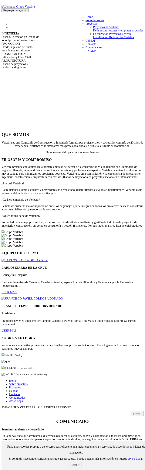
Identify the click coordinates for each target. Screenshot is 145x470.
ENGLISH (92, 50)
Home (89, 16)
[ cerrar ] (137, 413)
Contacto (91, 44)
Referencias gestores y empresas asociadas (118, 30)
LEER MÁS (9, 292)
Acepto (76, 464)
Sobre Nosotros (95, 20)
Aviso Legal (16, 401)
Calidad (90, 40)
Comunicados (94, 47)
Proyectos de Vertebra (106, 27)
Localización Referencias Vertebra (113, 37)
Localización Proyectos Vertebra (112, 33)
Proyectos (91, 23)
